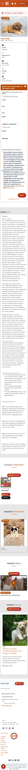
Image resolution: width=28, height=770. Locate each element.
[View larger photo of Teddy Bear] (9, 478)
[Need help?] (3, 766)
